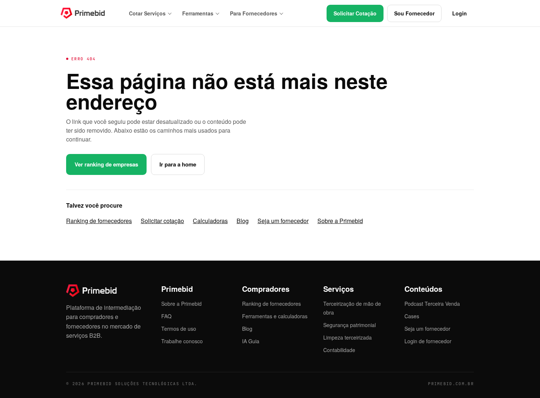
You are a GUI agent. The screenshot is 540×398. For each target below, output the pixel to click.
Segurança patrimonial (349, 325)
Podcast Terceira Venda (432, 303)
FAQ (166, 316)
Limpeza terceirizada (347, 337)
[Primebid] (88, 13)
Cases (411, 316)
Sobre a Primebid (340, 220)
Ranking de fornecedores (99, 220)
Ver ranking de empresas (106, 164)
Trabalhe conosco (182, 341)
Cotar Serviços (147, 13)
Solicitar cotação (162, 220)
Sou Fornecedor (414, 13)
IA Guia (250, 341)
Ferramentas (197, 13)
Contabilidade (339, 350)
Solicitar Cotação (355, 13)
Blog (243, 220)
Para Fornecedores (253, 13)
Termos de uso (178, 328)
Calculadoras (210, 220)
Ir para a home (177, 164)
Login (459, 13)
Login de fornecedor (427, 341)
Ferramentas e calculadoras (274, 316)
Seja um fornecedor (283, 220)
